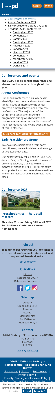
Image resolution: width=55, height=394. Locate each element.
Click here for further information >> (26, 134)
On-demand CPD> (27, 306)
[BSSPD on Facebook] (20, 289)
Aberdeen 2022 (21, 45)
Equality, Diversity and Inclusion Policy (26, 378)
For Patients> (27, 319)
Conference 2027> (27, 277)
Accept (27, 391)
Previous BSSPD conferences (24, 29)
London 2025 (20, 35)
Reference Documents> (27, 281)
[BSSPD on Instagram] (35, 289)
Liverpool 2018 (21, 52)
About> (27, 302)
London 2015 (20, 62)
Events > (6, 14)
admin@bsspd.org (27, 350)
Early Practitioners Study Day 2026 (27, 25)
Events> (27, 309)
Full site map (40, 371)
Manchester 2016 (23, 59)
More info (40, 391)
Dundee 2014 (20, 65)
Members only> (28, 322)
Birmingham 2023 (23, 42)
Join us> (27, 274)
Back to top (11, 371)
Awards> (27, 312)
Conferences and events (22, 19)
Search (25, 371)
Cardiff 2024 (20, 39)
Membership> (28, 316)
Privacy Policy (26, 374)
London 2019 (20, 49)
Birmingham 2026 (23, 32)
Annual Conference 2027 (22, 22)
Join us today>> (27, 261)
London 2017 (20, 55)
